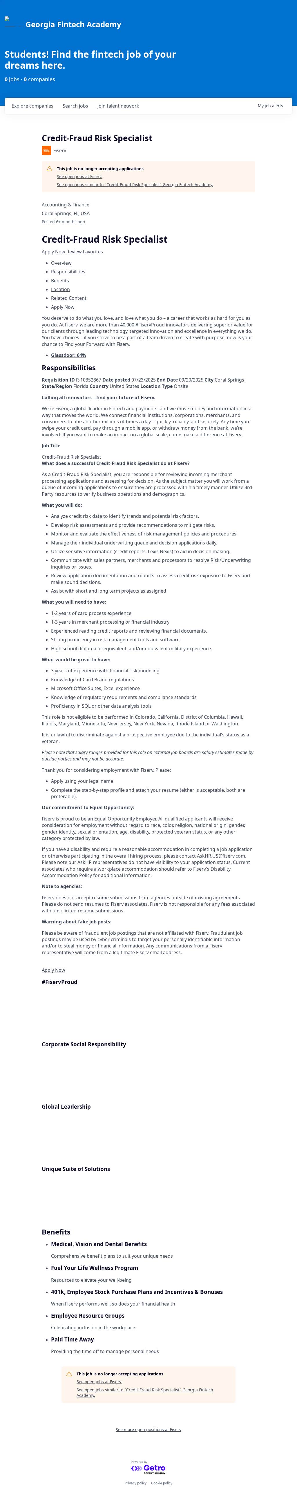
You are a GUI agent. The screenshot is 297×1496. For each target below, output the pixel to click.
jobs (75, 106)
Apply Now (53, 251)
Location (60, 289)
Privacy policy (135, 1483)
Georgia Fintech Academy (73, 24)
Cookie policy (161, 1483)
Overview (61, 263)
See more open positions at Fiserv (148, 1429)
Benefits (60, 280)
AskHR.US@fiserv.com (221, 856)
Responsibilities (68, 271)
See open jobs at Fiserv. (79, 176)
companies (32, 106)
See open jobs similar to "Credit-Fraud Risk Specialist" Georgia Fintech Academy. (135, 184)
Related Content (68, 298)
